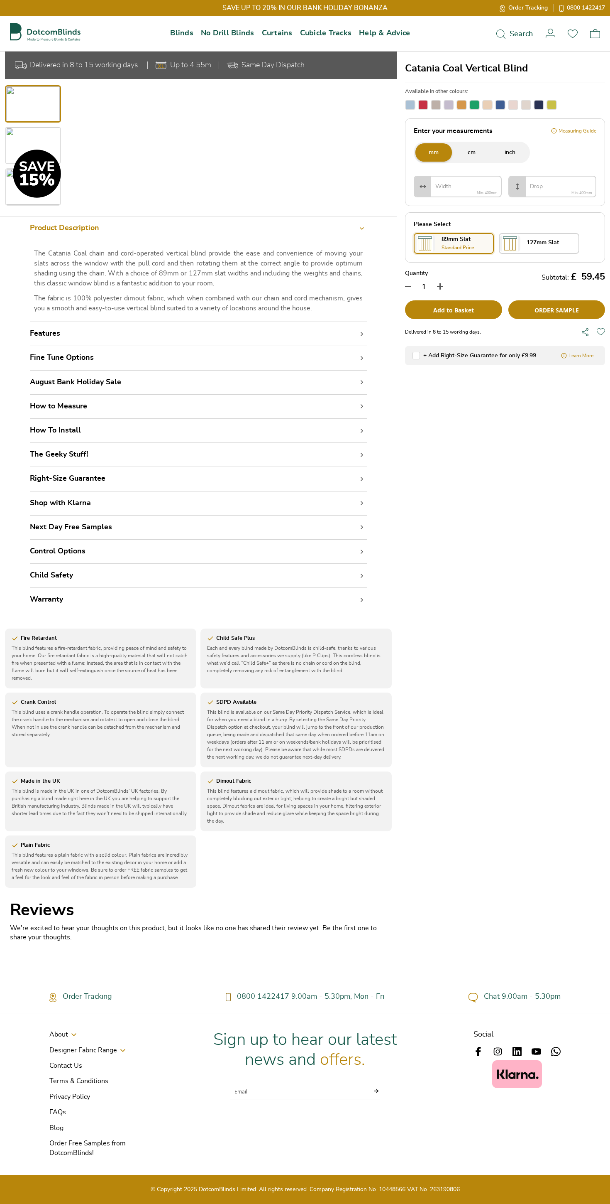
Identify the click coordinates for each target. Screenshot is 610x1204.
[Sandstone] (487, 105)
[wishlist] (601, 332)
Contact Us (65, 1065)
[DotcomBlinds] (45, 32)
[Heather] (449, 105)
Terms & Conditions (78, 1081)
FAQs (57, 1112)
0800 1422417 (586, 8)
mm (434, 152)
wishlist (573, 33)
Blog (56, 1128)
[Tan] (436, 105)
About (58, 1034)
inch (510, 152)
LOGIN (550, 33)
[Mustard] (461, 105)
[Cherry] (423, 105)
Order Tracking (528, 8)
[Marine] (539, 105)
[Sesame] (526, 105)
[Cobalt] (500, 105)
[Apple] (552, 105)
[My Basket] (595, 33)
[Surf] (410, 105)
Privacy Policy (69, 1096)
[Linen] (513, 105)
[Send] (371, 1091)
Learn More (581, 355)
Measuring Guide (577, 130)
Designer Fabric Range (83, 1050)
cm (472, 152)
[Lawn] (474, 105)
